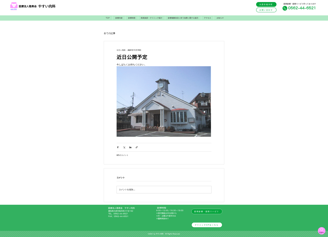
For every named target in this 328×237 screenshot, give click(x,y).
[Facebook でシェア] (118, 147)
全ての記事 (109, 33)
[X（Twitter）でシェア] (124, 147)
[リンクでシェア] (136, 147)
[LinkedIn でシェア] (130, 147)
